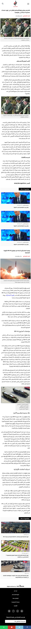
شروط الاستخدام (15, 594)
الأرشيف (15, 606)
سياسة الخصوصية (15, 602)
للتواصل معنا (16, 598)
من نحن (15, 591)
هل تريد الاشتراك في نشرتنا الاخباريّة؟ (15, 617)
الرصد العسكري (26, 16)
